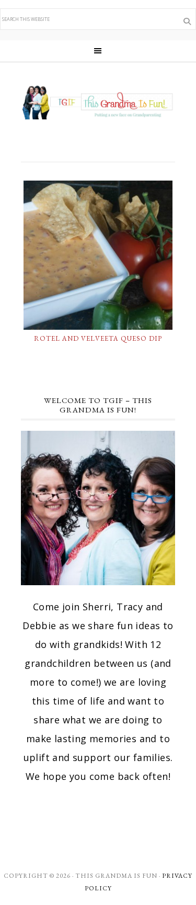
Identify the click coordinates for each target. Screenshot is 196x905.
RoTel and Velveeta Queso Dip (98, 338)
